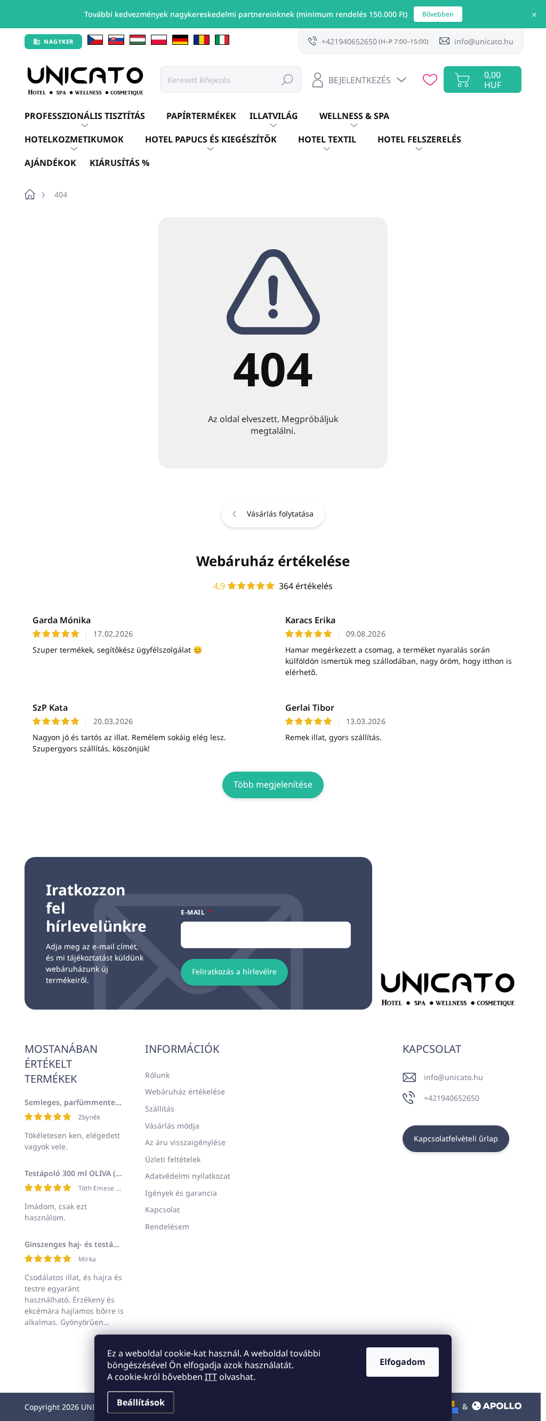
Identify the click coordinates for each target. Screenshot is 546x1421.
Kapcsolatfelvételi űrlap (456, 1138)
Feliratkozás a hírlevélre (234, 971)
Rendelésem (167, 1226)
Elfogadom (402, 1362)
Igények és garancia (181, 1193)
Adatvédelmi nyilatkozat (187, 1176)
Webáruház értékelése (273, 560)
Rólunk (157, 1075)
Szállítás (159, 1109)
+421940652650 (451, 1098)
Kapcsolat (162, 1209)
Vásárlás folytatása (280, 514)
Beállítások (141, 1402)
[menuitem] (95, 116)
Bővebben (438, 14)
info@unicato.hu (453, 1077)
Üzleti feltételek (172, 1159)
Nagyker (59, 41)
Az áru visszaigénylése (185, 1142)
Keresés (287, 79)
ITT (211, 1377)
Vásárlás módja (172, 1126)
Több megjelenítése (273, 784)
